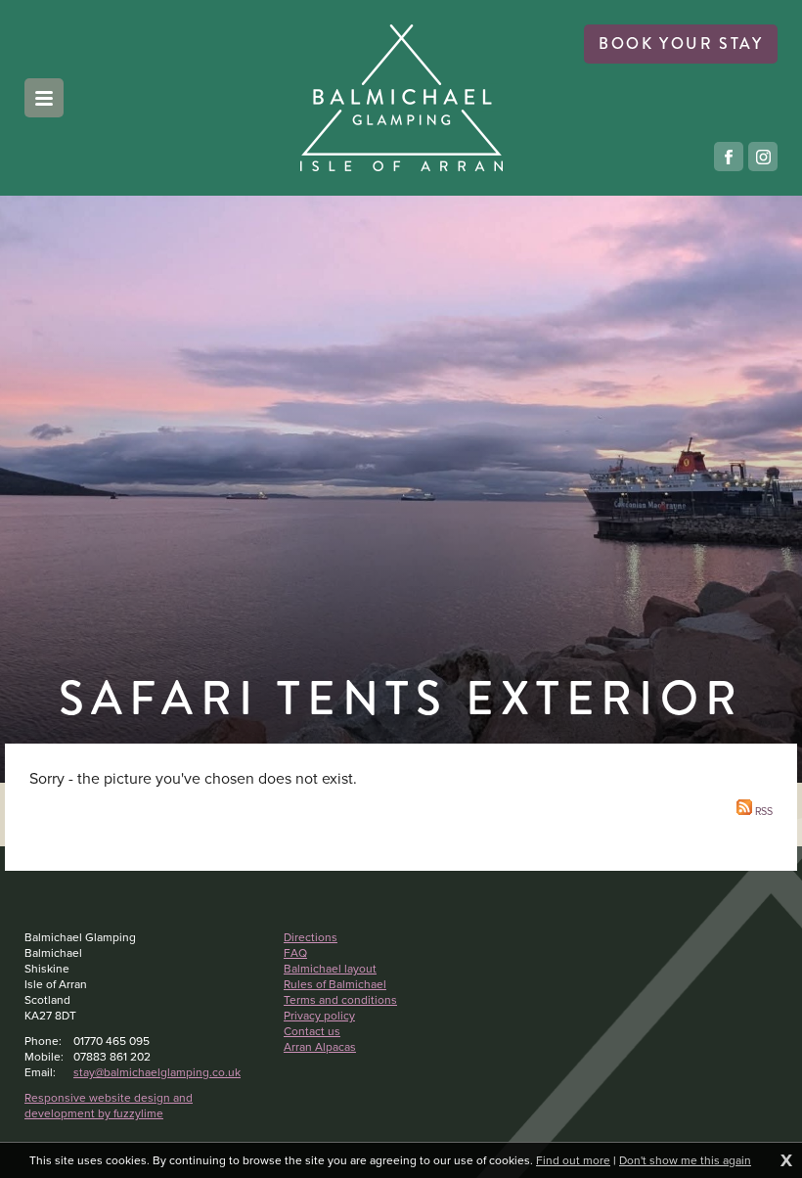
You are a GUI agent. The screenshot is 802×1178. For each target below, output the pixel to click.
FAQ (295, 953)
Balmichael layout (330, 968)
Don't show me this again (685, 1160)
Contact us (312, 1031)
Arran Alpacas (320, 1047)
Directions (310, 937)
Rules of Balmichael (335, 984)
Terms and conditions (340, 1000)
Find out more (573, 1160)
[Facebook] (728, 156)
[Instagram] (763, 156)
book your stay (681, 43)
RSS (762, 811)
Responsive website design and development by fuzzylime (108, 1105)
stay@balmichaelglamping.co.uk (157, 1072)
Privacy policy (319, 1015)
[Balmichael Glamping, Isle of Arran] (401, 97)
